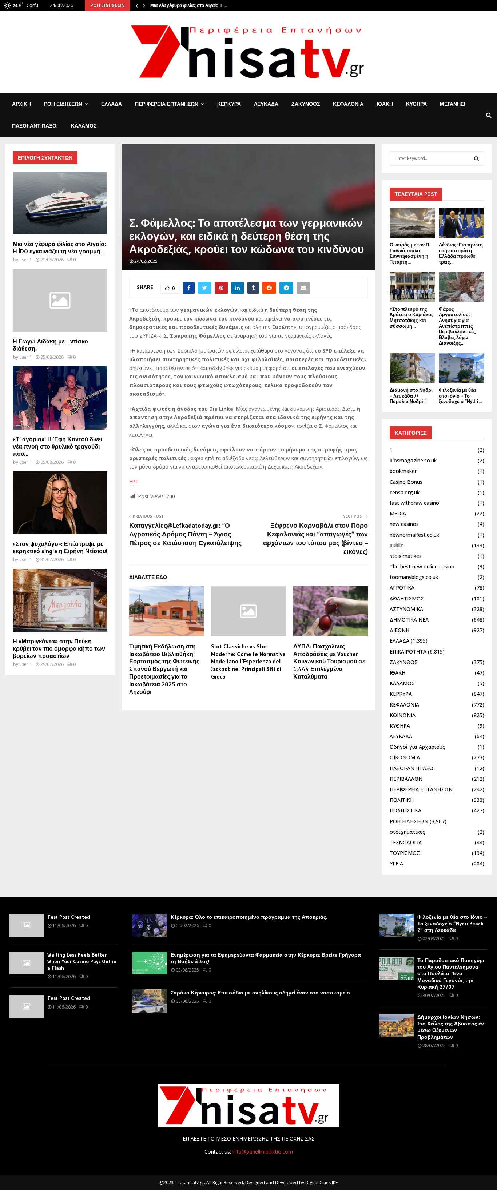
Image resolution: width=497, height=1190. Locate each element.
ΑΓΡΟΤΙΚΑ (402, 587)
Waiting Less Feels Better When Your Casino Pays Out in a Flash (81, 961)
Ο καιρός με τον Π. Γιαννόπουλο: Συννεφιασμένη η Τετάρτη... (410, 253)
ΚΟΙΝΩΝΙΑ (403, 715)
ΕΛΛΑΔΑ (111, 104)
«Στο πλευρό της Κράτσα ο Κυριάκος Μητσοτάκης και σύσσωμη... (412, 317)
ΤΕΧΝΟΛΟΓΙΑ (406, 842)
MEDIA (398, 513)
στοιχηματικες (407, 831)
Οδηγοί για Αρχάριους (417, 746)
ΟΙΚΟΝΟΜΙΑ (405, 757)
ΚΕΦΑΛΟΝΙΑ (348, 104)
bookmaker (403, 470)
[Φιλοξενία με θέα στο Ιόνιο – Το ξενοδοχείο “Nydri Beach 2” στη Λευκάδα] (461, 368)
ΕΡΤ (134, 481)
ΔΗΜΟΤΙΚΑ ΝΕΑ (409, 619)
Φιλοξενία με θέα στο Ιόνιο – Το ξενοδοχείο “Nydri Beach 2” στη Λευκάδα (452, 923)
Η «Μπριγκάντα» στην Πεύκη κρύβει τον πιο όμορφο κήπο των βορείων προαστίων (59, 648)
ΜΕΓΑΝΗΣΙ (452, 104)
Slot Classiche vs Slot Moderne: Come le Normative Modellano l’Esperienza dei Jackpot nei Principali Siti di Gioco (248, 661)
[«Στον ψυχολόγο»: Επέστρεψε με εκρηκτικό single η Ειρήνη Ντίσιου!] (60, 502)
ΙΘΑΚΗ (385, 104)
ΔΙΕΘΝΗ (399, 630)
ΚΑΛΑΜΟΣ (83, 125)
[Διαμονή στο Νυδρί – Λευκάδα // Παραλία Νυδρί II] (412, 368)
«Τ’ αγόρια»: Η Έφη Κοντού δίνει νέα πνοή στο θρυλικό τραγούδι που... (57, 446)
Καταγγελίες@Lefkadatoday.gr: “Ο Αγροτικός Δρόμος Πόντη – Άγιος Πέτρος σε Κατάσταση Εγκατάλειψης (185, 534)
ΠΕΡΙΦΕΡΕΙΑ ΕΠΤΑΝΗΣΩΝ (166, 104)
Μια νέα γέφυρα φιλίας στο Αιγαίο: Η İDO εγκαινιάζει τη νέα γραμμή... (59, 247)
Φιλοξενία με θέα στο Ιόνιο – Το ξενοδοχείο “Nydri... (460, 395)
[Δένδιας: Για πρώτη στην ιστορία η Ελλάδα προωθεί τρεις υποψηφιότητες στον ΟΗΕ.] (461, 223)
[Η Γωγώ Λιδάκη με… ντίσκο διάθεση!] (60, 300)
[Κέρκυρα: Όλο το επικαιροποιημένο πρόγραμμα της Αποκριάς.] (149, 925)
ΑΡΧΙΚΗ (21, 104)
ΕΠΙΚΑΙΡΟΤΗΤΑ (408, 651)
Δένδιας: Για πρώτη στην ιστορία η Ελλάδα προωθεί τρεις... (461, 253)
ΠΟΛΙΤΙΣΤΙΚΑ (405, 810)
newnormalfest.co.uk (414, 534)
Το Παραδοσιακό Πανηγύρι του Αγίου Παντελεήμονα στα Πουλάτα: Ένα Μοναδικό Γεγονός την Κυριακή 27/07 (450, 973)
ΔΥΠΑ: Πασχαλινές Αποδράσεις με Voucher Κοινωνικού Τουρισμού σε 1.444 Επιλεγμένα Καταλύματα (329, 661)
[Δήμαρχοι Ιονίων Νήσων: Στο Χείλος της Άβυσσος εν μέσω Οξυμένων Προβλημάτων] (396, 1025)
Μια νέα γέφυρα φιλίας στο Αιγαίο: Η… (188, 5)
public (396, 545)
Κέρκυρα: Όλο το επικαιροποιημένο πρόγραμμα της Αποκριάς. (249, 917)
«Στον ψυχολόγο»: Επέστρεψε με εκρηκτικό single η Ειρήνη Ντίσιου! (60, 547)
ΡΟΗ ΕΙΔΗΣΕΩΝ (63, 104)
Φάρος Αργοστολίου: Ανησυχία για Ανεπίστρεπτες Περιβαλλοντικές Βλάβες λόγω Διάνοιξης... (457, 326)
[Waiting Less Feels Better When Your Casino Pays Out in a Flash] (26, 963)
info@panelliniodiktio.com (262, 1151)
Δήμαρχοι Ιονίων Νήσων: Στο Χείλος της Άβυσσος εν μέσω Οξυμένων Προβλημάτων (450, 1027)
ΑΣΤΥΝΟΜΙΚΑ (406, 609)
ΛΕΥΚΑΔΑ (266, 104)
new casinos (404, 523)
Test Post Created (68, 917)
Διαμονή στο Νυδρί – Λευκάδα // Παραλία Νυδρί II (411, 395)
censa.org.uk (405, 492)
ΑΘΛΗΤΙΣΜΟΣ (407, 598)
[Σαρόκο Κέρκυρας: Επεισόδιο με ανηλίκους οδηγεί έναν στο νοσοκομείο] (149, 1000)
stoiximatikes (406, 555)
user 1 (25, 260)
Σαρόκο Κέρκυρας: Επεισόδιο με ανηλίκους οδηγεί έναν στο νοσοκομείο (260, 992)
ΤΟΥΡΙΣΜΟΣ (405, 852)
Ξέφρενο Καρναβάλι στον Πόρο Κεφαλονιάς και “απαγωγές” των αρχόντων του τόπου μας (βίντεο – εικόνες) (315, 539)
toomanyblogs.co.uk (414, 577)
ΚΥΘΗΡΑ (416, 104)
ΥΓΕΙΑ (396, 863)
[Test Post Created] (26, 925)
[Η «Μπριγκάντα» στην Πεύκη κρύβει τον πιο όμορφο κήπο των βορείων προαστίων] (60, 600)
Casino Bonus (406, 481)
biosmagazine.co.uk (413, 460)
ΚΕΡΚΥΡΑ (229, 104)
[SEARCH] (476, 158)
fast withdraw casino (414, 502)
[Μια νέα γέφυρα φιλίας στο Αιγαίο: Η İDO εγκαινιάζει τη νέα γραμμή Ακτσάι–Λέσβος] (60, 203)
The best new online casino (422, 566)
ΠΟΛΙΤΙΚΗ (402, 799)
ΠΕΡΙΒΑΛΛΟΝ (406, 778)
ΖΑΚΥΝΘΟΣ (305, 104)
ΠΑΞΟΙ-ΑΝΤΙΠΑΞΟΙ (35, 125)
